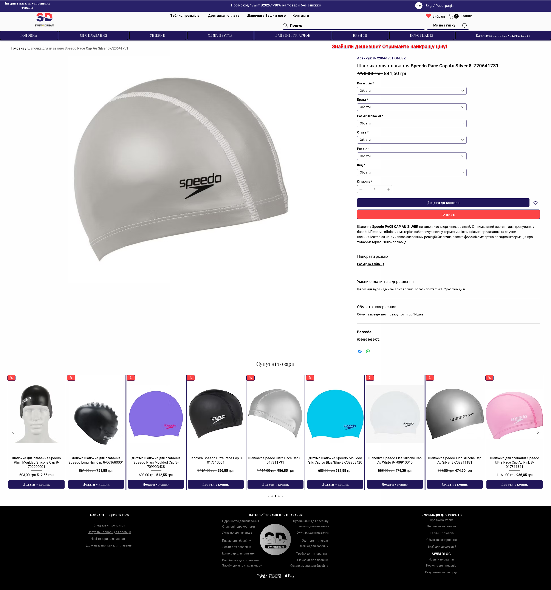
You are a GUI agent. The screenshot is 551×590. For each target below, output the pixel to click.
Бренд (362, 99)
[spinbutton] (374, 189)
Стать (362, 132)
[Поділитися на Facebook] (359, 351)
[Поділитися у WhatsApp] (368, 351)
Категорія (365, 83)
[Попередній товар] (12, 432)
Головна (17, 48)
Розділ (363, 149)
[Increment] (389, 189)
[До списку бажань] (535, 202)
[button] (454, 16)
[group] (275, 432)
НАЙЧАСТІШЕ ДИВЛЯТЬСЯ (110, 515)
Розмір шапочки (370, 116)
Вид (361, 165)
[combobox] (412, 91)
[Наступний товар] (538, 432)
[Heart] (428, 15)
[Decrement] (360, 189)
